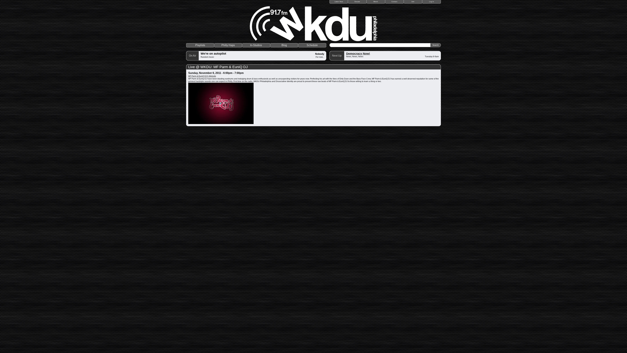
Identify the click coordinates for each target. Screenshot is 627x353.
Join (412, 1)
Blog (284, 45)
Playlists (200, 45)
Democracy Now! (358, 53)
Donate (357, 1)
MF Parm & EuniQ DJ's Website (202, 76)
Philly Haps (228, 45)
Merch (375, 1)
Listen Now (339, 1)
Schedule (312, 45)
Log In (431, 1)
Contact (394, 1)
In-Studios (256, 45)
